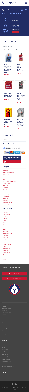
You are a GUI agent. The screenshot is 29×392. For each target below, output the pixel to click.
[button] (26, 3)
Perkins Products (7, 248)
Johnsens (5, 231)
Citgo (4, 216)
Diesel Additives (7, 183)
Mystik (4, 242)
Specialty (5, 200)
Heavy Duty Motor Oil (8, 194)
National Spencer (7, 244)
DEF (4, 222)
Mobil (4, 240)
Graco (4, 229)
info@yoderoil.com (6, 363)
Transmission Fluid (7, 202)
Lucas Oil (5, 235)
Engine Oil (5, 185)
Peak (4, 246)
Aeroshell (5, 212)
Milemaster (6, 237)
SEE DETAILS (15, 32)
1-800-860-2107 (15, 26)
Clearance (5, 179)
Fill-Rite (5, 227)
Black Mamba (6, 214)
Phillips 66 (5, 250)
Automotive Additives (8, 172)
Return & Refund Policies (8, 366)
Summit (5, 257)
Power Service (6, 252)
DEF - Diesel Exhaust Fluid (9, 181)
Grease (5, 192)
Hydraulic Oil (6, 196)
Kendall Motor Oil (7, 233)
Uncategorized (6, 204)
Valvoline (5, 259)
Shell (4, 255)
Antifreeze (5, 170)
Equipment (5, 187)
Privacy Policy (16, 387)
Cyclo (4, 220)
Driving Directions (6, 351)
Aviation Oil (6, 175)
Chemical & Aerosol (8, 177)
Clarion (5, 218)
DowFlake (5, 225)
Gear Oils (5, 189)
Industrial (5, 198)
